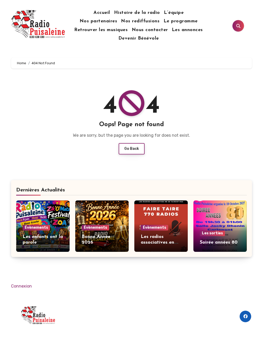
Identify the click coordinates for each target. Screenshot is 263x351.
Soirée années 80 (219, 242)
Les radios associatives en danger (157, 242)
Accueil (101, 13)
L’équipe (174, 13)
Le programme (181, 21)
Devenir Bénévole (138, 38)
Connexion (21, 286)
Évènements (36, 227)
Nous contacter (150, 30)
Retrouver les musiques (101, 30)
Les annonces (187, 30)
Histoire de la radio (137, 13)
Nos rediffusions (140, 21)
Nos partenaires (98, 21)
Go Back (131, 148)
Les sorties (212, 233)
